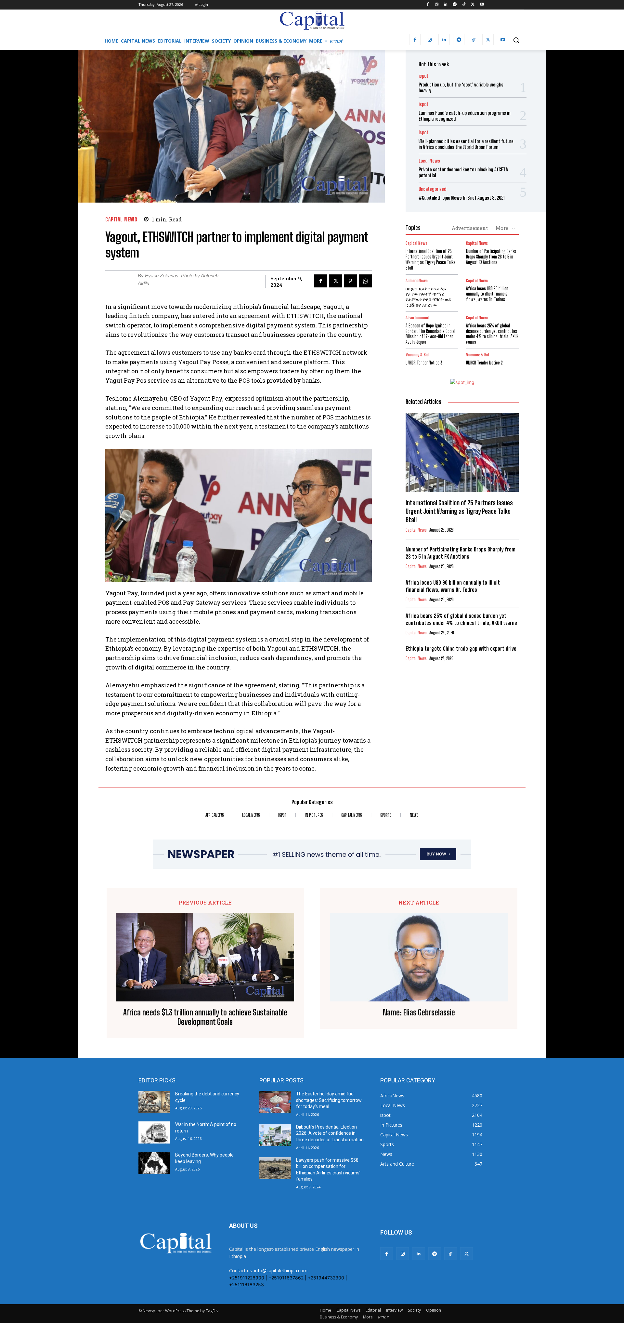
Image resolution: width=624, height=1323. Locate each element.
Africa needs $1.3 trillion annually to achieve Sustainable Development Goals (205, 1017)
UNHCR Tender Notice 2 (484, 362)
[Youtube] (482, 4)
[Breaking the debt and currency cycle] (154, 1102)
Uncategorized (432, 189)
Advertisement (470, 228)
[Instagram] (436, 4)
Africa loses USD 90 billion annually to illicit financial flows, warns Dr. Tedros (487, 294)
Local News (429, 160)
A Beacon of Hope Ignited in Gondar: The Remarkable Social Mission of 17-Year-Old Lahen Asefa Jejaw (430, 334)
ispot (423, 75)
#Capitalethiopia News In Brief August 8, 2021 (462, 198)
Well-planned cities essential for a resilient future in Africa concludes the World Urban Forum (466, 144)
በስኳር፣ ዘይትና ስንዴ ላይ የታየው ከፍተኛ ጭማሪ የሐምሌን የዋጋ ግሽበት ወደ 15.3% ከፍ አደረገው (428, 297)
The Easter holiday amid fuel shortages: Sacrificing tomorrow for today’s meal (329, 1100)
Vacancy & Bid (417, 355)
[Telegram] (455, 4)
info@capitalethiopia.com (280, 1270)
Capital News (121, 219)
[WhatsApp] (365, 280)
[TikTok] (464, 4)
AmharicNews (417, 281)
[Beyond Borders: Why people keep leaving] (154, 1163)
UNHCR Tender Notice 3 (424, 362)
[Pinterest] (350, 280)
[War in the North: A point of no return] (154, 1132)
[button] (516, 40)
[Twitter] (472, 4)
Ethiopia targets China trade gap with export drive (462, 648)
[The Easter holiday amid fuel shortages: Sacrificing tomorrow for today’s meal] (275, 1102)
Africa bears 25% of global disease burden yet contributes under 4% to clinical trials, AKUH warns (492, 334)
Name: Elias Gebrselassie (419, 1012)
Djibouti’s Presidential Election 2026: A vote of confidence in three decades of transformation (330, 1133)
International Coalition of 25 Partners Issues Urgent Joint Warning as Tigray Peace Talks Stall (430, 259)
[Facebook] (427, 4)
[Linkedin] (445, 4)
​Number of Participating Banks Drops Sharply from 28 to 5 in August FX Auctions (491, 256)
